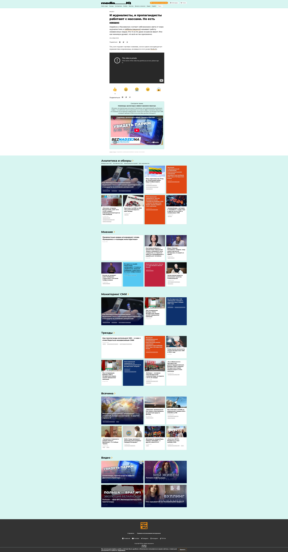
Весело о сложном (140, 6)
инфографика (114, 190)
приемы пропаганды (107, 221)
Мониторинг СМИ (114, 294)
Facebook (127, 538)
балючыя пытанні (149, 270)
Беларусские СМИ (106, 163)
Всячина (107, 393)
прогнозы (126, 214)
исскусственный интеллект (112, 344)
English (154, 6)
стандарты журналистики (180, 307)
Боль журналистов (144, 163)
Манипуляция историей (131, 163)
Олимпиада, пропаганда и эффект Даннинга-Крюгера (137, 106)
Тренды (111, 6)
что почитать (170, 283)
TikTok (164, 538)
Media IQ (153, 49)
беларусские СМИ (106, 190)
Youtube (136, 538)
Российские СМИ (118, 163)
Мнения (107, 232)
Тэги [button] (159, 6)
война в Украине (106, 283)
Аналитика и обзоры (116, 160)
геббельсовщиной (133, 29)
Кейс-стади (104, 6)
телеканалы (148, 383)
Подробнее (121, 550)
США (104, 447)
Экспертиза (118, 6)
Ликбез (125, 6)
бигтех (104, 344)
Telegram (145, 538)
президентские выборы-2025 (173, 181)
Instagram (155, 538)
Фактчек (131, 6)
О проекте (131, 533)
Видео (148, 6)
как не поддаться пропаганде (125, 190)
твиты (117, 421)
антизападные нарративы (151, 185)
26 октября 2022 (114, 38)
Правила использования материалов (149, 533)
